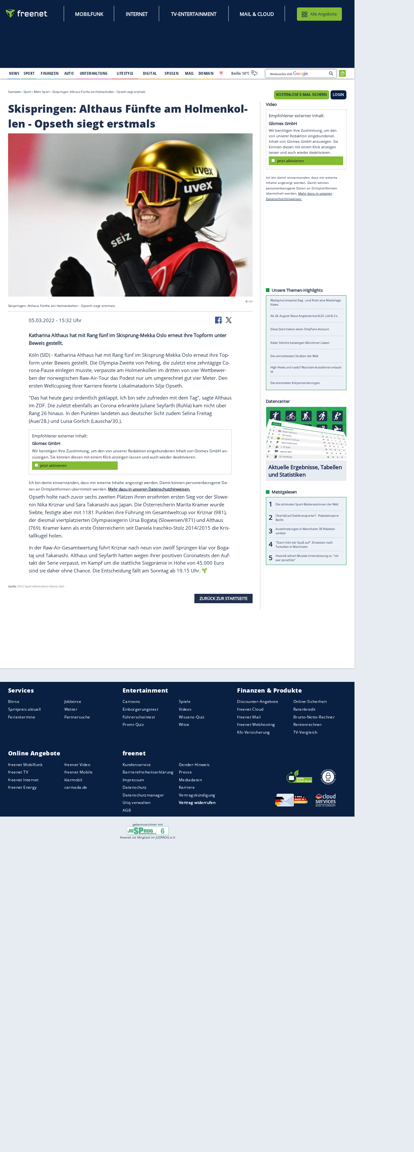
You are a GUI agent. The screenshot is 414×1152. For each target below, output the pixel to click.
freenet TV (18, 772)
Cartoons (131, 701)
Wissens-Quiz (192, 716)
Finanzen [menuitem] (50, 73)
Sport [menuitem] (29, 73)
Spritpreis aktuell (24, 709)
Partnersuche (77, 716)
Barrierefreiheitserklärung (148, 772)
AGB (127, 810)
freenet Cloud (250, 709)
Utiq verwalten (137, 802)
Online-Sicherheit (310, 701)
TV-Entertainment (193, 14)
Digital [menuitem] (150, 73)
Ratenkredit (304, 709)
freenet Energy (22, 787)
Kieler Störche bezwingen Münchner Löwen (300, 343)
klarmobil (73, 779)
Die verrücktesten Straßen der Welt (294, 356)
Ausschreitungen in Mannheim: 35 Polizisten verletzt (305, 531)
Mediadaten (190, 779)
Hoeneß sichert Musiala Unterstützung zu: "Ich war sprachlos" (307, 558)
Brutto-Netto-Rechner (314, 716)
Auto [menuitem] (69, 73)
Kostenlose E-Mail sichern (301, 94)
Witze (184, 724)
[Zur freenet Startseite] (27, 13)
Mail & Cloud (257, 14)
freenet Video (77, 764)
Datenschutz (135, 787)
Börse (13, 701)
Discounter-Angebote (257, 701)
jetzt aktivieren (53, 465)
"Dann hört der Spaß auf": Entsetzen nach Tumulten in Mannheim (304, 544)
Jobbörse (72, 701)
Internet (136, 14)
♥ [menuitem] (221, 73)
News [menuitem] (14, 73)
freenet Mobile (78, 772)
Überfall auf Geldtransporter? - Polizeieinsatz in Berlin (307, 517)
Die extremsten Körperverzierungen (295, 383)
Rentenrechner (307, 724)
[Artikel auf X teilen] (229, 319)
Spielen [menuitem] (172, 73)
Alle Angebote (323, 14)
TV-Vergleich (305, 731)
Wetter (71, 709)
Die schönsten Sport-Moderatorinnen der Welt (307, 504)
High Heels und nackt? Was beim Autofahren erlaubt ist (306, 369)
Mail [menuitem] (189, 73)
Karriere (187, 787)
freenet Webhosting (256, 724)
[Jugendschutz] (148, 830)
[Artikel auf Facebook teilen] (219, 319)
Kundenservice (137, 764)
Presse (185, 772)
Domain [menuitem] (206, 73)
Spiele (185, 701)
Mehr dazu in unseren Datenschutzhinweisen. (149, 488)
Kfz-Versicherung (253, 731)
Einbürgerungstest (140, 709)
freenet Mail (249, 716)
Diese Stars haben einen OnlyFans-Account (299, 329)
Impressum (133, 779)
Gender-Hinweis (194, 764)
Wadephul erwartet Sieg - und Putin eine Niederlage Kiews (305, 302)
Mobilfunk (89, 14)
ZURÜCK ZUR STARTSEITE (223, 598)
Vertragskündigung (197, 795)
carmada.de (75, 787)
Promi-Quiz (133, 724)
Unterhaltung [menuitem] (94, 73)
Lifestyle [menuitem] (125, 73)
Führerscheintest (139, 716)
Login (338, 94)
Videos (185, 709)
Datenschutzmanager (143, 795)
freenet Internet (23, 779)
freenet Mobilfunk (25, 764)
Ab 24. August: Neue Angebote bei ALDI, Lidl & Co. (304, 316)
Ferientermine (21, 716)
